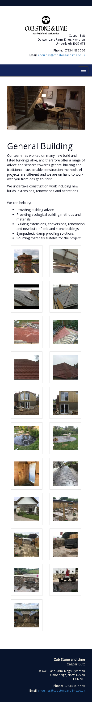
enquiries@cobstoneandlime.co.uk (61, 55)
